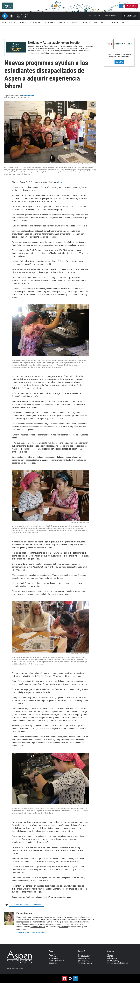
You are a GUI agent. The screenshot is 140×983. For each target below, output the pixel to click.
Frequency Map (112, 958)
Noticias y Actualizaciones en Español (54, 42)
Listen (12, 23)
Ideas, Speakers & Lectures (41, 23)
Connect (74, 23)
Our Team (52, 957)
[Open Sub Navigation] (16, 23)
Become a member (84, 955)
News (22, 23)
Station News (53, 958)
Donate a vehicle (83, 957)
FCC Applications (112, 960)
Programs (110, 957)
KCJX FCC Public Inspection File (117, 964)
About (85, 23)
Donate (132, 6)
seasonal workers (38, 927)
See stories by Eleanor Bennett (30, 932)
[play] (5, 16)
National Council (83, 962)
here (60, 182)
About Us (52, 955)
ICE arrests (63, 927)
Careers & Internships (56, 960)
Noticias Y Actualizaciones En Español (26, 905)
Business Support (84, 958)
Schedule (110, 955)
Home (4, 23)
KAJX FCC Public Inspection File (117, 962)
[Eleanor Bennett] (9, 918)
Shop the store (83, 960)
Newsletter (53, 964)
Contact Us (53, 962)
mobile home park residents (45, 924)
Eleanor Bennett (28, 95)
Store (95, 23)
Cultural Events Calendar (112, 23)
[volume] (11, 16)
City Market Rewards (85, 964)
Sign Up (119, 62)
